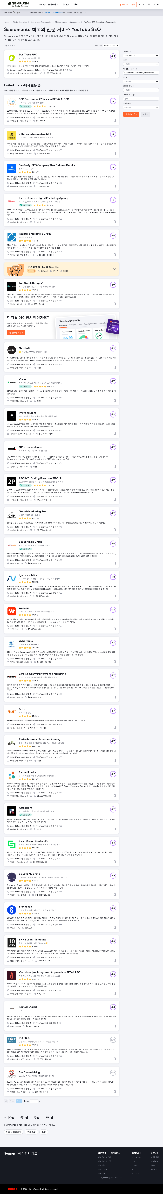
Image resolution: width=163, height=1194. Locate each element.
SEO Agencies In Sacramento (67, 22)
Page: (26, 1101)
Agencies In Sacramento (41, 22)
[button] (142, 4)
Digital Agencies (20, 22)
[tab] (9, 1117)
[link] (66, 4)
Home (6, 22)
